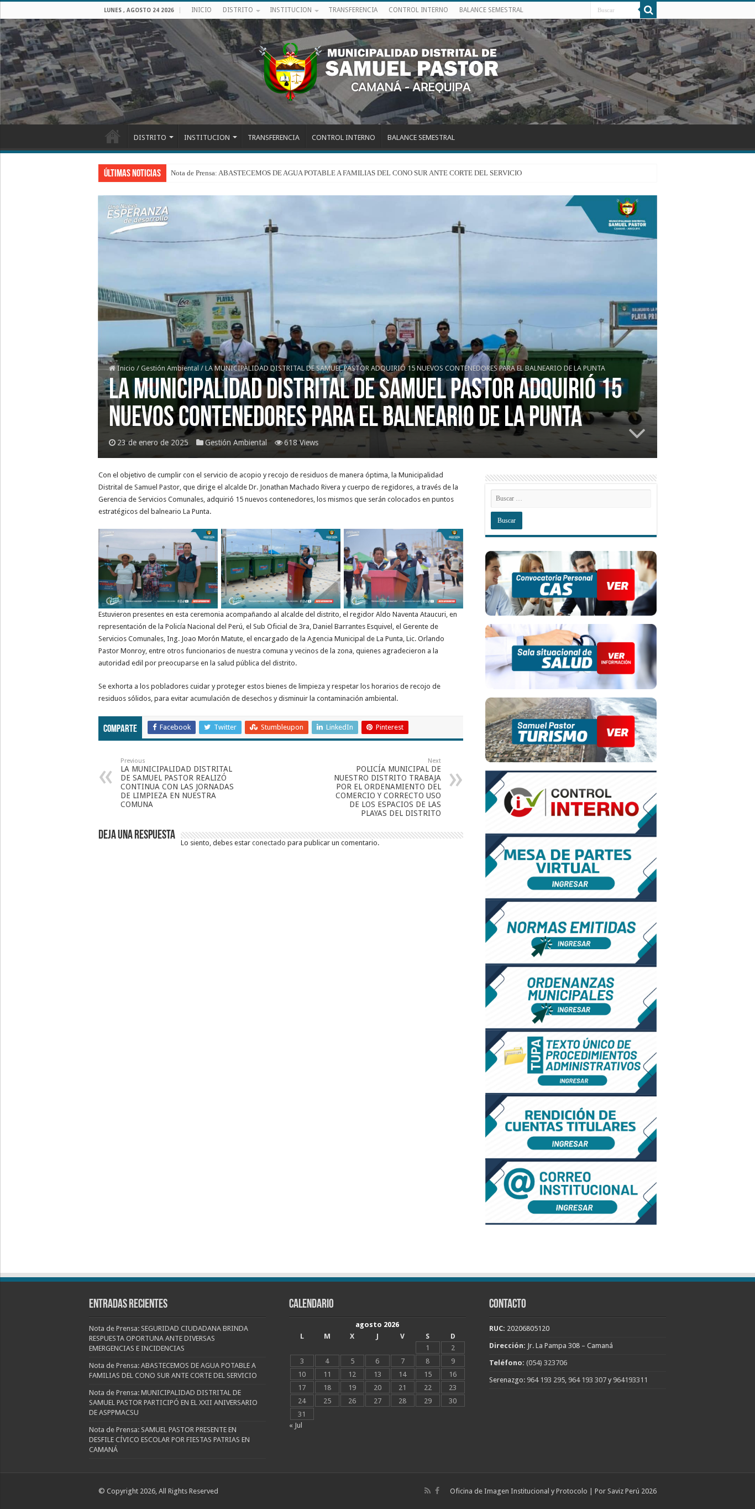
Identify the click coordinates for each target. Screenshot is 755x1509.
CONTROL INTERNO (418, 10)
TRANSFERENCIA (353, 10)
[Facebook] (437, 1490)
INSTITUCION (291, 10)
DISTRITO (238, 10)
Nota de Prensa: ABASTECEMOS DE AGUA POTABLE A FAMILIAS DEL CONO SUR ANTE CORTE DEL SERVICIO (346, 173)
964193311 (630, 1380)
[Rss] (427, 1490)
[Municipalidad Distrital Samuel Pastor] (377, 69)
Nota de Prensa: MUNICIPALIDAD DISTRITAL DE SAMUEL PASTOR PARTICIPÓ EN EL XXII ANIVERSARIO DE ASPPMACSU (173, 1402)
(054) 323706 (546, 1363)
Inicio (125, 368)
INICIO (201, 10)
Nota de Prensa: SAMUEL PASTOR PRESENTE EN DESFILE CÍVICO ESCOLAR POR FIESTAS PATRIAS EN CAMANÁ (169, 1439)
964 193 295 (546, 1380)
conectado (269, 843)
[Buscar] (648, 10)
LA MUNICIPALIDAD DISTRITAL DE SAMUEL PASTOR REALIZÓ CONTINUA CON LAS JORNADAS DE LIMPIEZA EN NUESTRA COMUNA (177, 783)
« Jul (295, 1425)
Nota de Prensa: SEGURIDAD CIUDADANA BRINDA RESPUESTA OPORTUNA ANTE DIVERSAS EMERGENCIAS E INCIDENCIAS (168, 1338)
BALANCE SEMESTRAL (491, 10)
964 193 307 (587, 1380)
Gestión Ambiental (170, 368)
